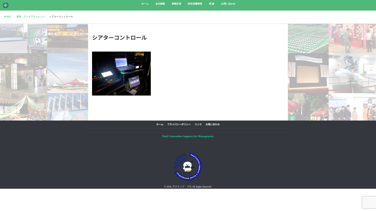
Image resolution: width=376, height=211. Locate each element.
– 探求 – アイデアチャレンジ (30, 16)
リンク (198, 124)
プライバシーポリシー (179, 124)
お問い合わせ (213, 124)
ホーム (159, 124)
